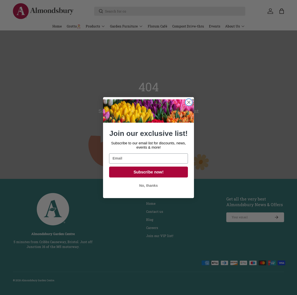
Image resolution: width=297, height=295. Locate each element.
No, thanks (148, 186)
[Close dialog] (188, 102)
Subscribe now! (149, 172)
